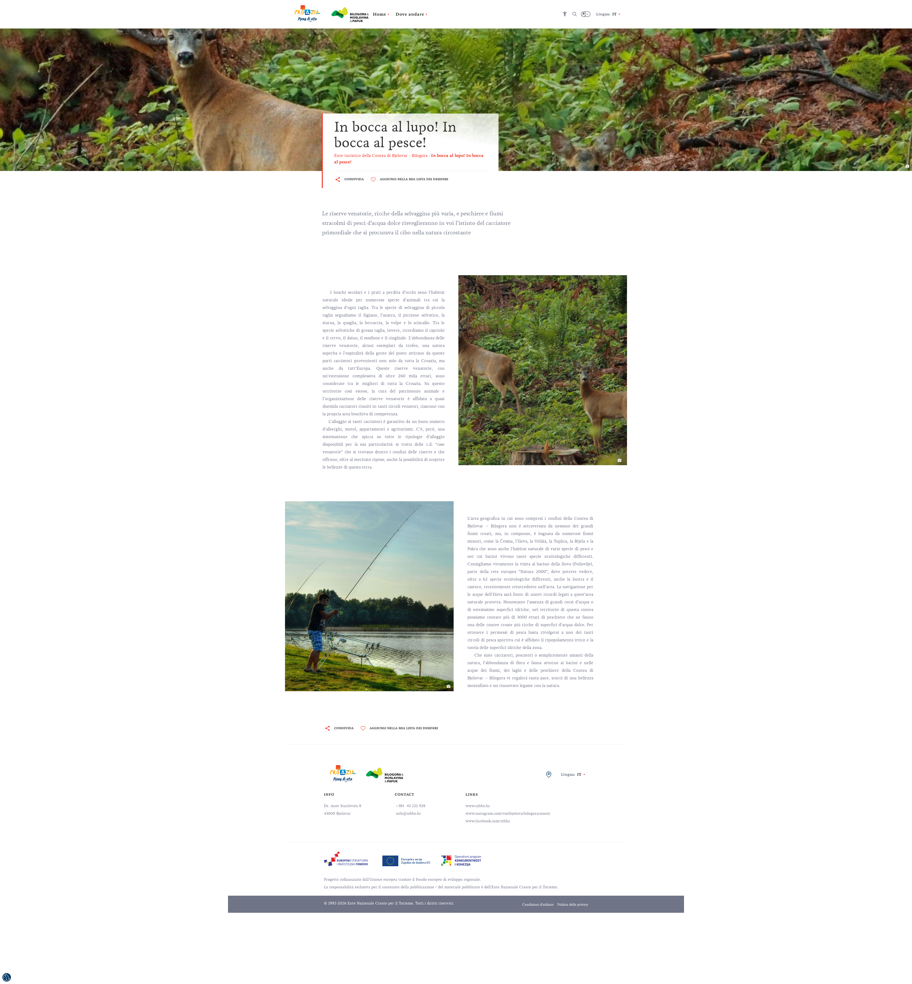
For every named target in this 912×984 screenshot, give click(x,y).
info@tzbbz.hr (408, 813)
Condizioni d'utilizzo (538, 905)
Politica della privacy (572, 905)
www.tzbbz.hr (478, 806)
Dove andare (410, 14)
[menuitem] (346, 859)
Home (379, 14)
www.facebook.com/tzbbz (488, 821)
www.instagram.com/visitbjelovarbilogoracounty (508, 813)
